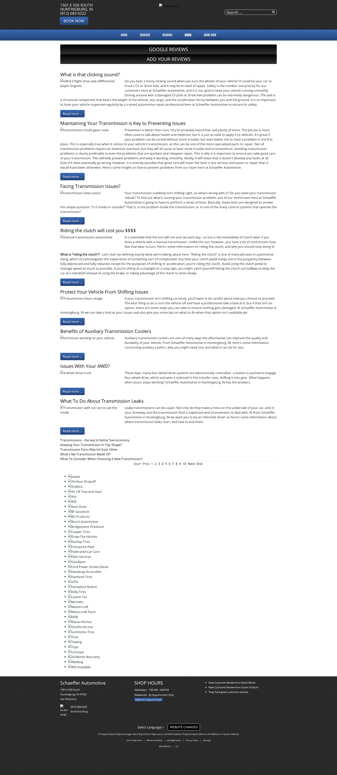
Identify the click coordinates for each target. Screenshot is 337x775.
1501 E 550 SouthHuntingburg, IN (76, 7)
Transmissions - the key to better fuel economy (94, 440)
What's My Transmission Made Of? (85, 454)
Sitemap (207, 740)
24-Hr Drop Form (134, 740)
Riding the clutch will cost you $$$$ (98, 230)
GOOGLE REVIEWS (168, 49)
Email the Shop (79, 711)
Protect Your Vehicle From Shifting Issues (104, 291)
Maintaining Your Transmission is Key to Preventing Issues (122, 123)
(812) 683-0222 (73, 13)
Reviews (167, 35)
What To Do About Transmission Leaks (102, 401)
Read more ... (72, 113)
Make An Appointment (148, 700)
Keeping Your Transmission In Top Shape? (91, 445)
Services (145, 35)
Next (191, 464)
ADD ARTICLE (165, 746)
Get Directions (68, 699)
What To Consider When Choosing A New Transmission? (101, 459)
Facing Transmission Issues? (90, 186)
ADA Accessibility (154, 740)
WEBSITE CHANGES (184, 727)
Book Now (74, 20)
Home (124, 35)
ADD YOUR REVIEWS (168, 59)
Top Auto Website (230, 734)
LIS (177, 746)
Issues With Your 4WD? (85, 366)
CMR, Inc (202, 734)
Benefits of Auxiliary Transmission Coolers (105, 331)
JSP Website (213, 734)
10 (184, 464)
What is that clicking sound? (90, 74)
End (199, 464)
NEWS (188, 35)
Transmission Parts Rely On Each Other (89, 449)
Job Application (174, 740)
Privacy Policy (192, 740)
